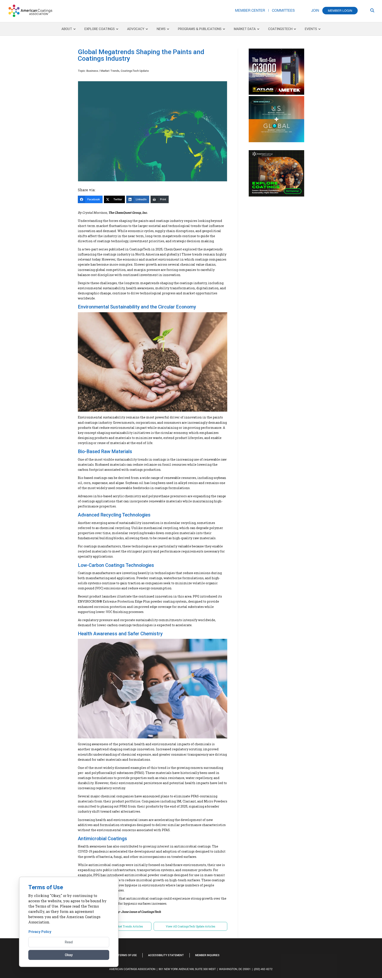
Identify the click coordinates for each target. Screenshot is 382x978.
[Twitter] (343, 953)
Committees (283, 10)
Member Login (340, 11)
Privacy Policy (40, 932)
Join (315, 10)
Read (69, 942)
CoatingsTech (280, 29)
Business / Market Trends (102, 70)
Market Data (245, 29)
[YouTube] (345, 953)
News (161, 29)
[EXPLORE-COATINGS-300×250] (276, 195)
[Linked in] (341, 953)
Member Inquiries (207, 955)
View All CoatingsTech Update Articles (190, 926)
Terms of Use (127, 955)
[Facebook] (339, 953)
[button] (350, 955)
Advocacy (135, 29)
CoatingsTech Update (135, 70)
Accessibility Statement (166, 955)
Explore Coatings (99, 29)
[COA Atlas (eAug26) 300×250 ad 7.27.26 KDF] (276, 93)
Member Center (250, 10)
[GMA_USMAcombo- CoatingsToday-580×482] (276, 141)
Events (311, 29)
